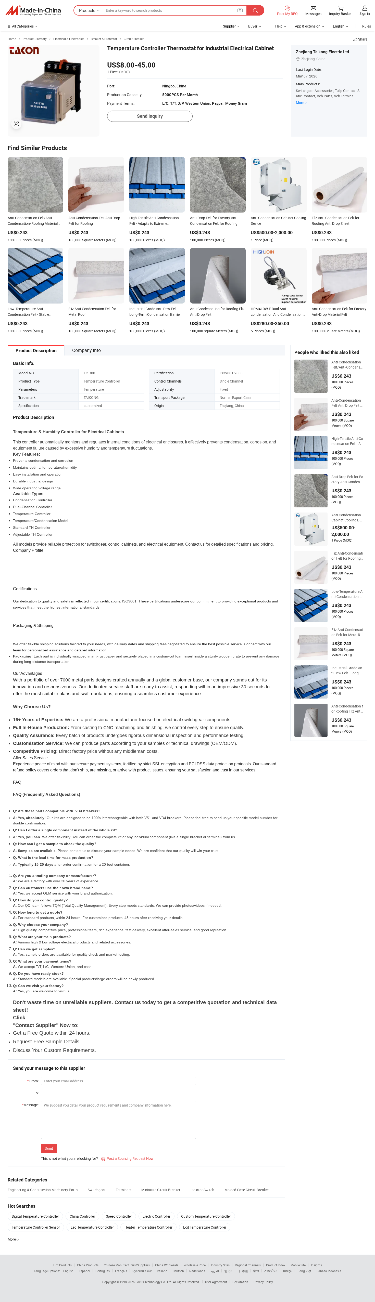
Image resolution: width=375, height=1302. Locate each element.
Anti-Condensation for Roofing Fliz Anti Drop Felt (347, 709)
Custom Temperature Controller (206, 1216)
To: (36, 1092)
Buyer (252, 26)
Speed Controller (119, 1216)
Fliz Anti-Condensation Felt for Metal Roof (347, 632)
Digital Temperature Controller (35, 1216)
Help (278, 26)
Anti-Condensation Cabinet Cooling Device (347, 517)
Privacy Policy (263, 1282)
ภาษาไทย (270, 1271)
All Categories (23, 26)
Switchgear (97, 1189)
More (300, 102)
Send (49, 1148)
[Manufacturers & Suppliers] (33, 10)
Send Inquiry (150, 116)
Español (84, 1271)
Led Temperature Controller (92, 1227)
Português (102, 1271)
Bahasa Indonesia (329, 1271)
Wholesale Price (195, 1265)
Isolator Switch (202, 1189)
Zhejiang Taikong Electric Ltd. (323, 52)
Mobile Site (298, 1265)
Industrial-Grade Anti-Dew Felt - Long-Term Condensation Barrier (347, 670)
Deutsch (178, 1271)
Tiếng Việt (304, 1271)
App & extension (307, 26)
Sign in (364, 13)
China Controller (82, 1216)
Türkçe (287, 1271)
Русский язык (142, 1271)
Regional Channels (248, 1265)
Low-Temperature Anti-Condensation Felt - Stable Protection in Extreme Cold (347, 594)
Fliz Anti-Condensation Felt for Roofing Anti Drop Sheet (347, 556)
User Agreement (216, 1282)
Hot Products (62, 1265)
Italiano (162, 1271)
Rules (366, 26)
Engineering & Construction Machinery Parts (43, 1189)
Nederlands (197, 1271)
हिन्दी (256, 1271)
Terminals (123, 1189)
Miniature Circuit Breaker (160, 1189)
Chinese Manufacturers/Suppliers (127, 1265)
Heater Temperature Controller (148, 1227)
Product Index (275, 1265)
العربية (214, 1271)
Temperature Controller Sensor (36, 1227)
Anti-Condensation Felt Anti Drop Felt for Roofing (346, 403)
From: (33, 1081)
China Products (87, 1265)
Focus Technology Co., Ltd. (154, 1282)
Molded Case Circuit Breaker (246, 1189)
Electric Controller (156, 1216)
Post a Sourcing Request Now (127, 1158)
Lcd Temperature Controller (204, 1227)
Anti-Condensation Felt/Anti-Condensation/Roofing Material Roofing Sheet (346, 365)
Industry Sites (220, 1265)
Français (121, 1271)
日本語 (243, 1271)
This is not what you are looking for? (69, 1158)
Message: (30, 1104)
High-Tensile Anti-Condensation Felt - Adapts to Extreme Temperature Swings (347, 441)
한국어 (228, 1271)
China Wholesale (166, 1265)
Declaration (240, 1282)
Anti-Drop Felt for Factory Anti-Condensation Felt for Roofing (347, 479)
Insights (316, 1265)
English (68, 1271)
